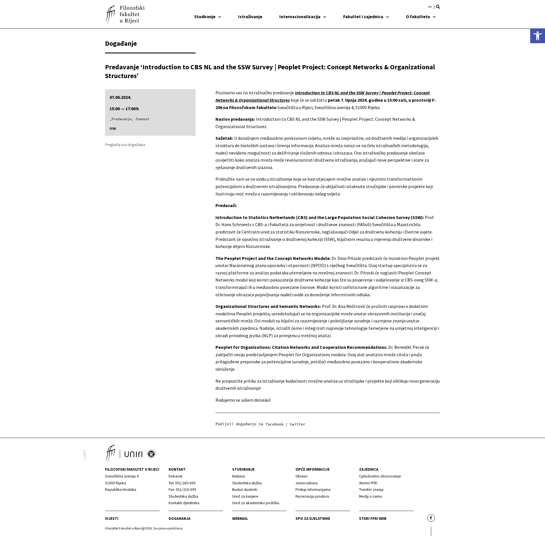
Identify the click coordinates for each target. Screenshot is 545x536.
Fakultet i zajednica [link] (363, 16)
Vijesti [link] (111, 518)
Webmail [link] (240, 518)
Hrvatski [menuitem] (430, 7)
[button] (438, 7)
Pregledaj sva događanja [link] (125, 144)
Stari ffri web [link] (373, 518)
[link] (537, 35)
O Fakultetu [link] (418, 16)
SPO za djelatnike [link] (312, 518)
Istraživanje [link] (250, 16)
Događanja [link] (179, 518)
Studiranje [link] (204, 16)
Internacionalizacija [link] (299, 16)
